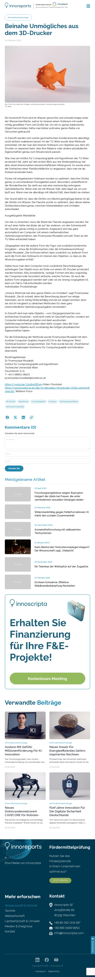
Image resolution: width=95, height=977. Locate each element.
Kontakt (10, 931)
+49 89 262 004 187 (67, 922)
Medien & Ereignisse (18, 926)
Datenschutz (53, 971)
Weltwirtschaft (15, 916)
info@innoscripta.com (69, 933)
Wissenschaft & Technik (21, 905)
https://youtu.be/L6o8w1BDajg (23, 384)
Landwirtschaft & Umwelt (22, 921)
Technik (10, 910)
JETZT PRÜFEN (60, 880)
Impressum (41, 971)
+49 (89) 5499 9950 (67, 928)
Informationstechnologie (18, 18)
